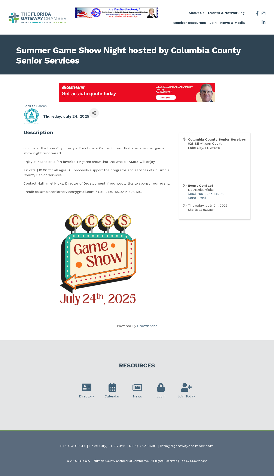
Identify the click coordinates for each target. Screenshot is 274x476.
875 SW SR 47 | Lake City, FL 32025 (92, 446)
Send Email (197, 198)
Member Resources (189, 23)
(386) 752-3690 (142, 446)
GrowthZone (147, 326)
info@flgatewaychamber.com (187, 446)
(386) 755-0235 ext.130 (206, 194)
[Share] (94, 113)
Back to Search (35, 106)
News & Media (232, 23)
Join (213, 23)
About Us (196, 13)
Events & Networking (226, 13)
